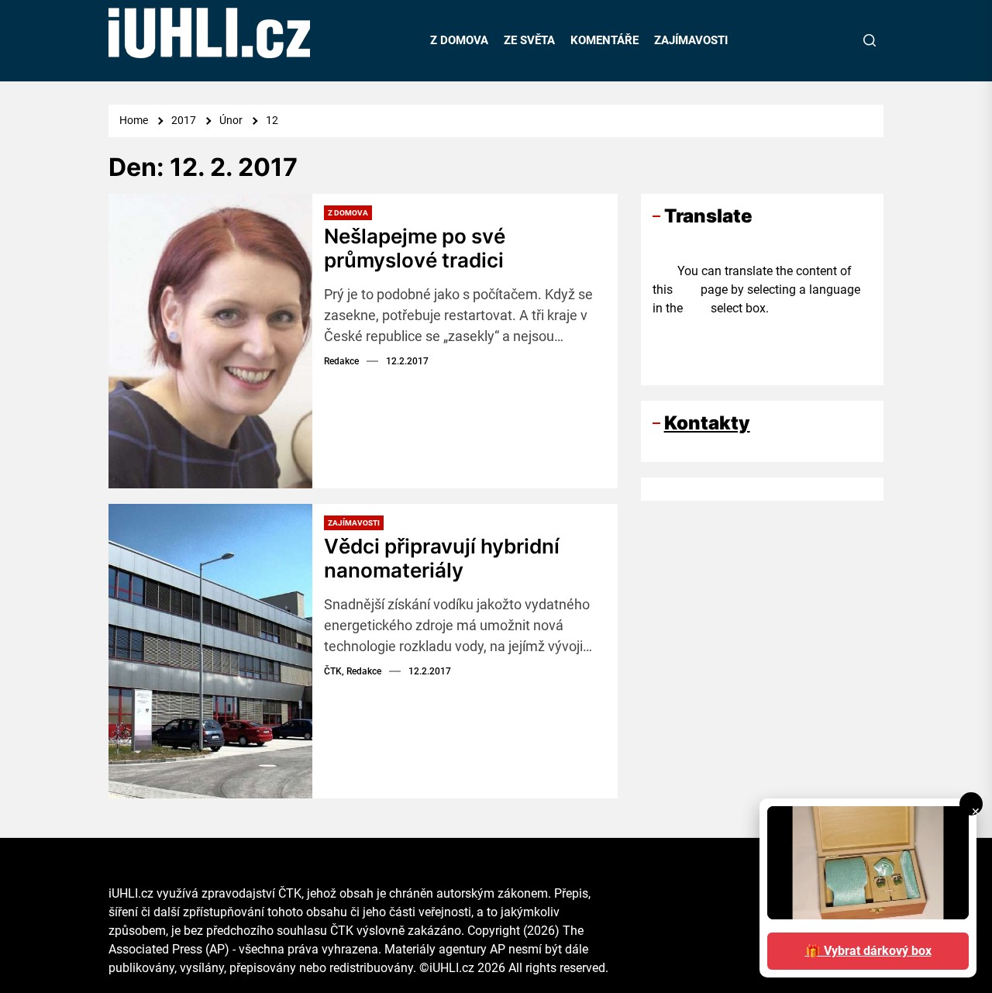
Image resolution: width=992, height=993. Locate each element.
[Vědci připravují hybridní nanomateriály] (210, 651)
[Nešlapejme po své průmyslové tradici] (210, 341)
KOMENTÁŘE (604, 40)
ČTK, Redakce (352, 671)
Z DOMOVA (459, 40)
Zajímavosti (354, 523)
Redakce (341, 361)
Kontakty (707, 423)
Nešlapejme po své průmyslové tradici (414, 248)
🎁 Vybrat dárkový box (868, 950)
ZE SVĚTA (529, 40)
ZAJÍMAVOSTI (691, 40)
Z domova (348, 213)
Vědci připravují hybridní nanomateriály (442, 558)
